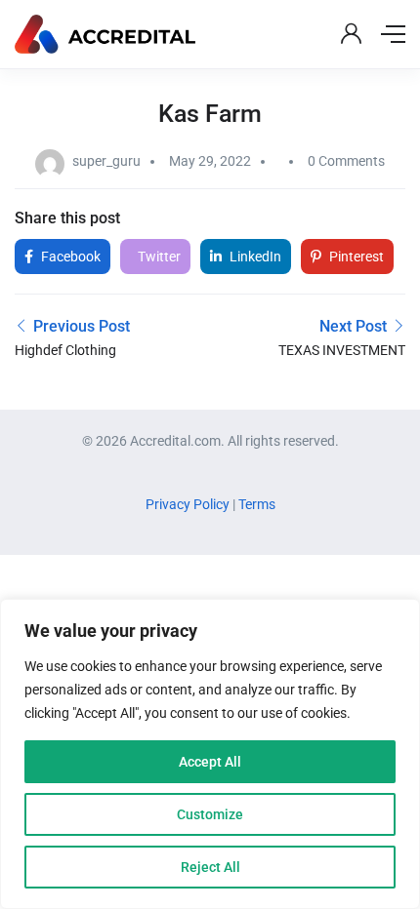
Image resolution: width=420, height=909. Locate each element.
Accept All (210, 762)
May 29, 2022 (210, 161)
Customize (210, 814)
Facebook (69, 256)
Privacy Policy (189, 504)
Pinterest (355, 256)
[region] (210, 754)
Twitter (158, 256)
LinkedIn (254, 256)
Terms (256, 504)
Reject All (210, 867)
